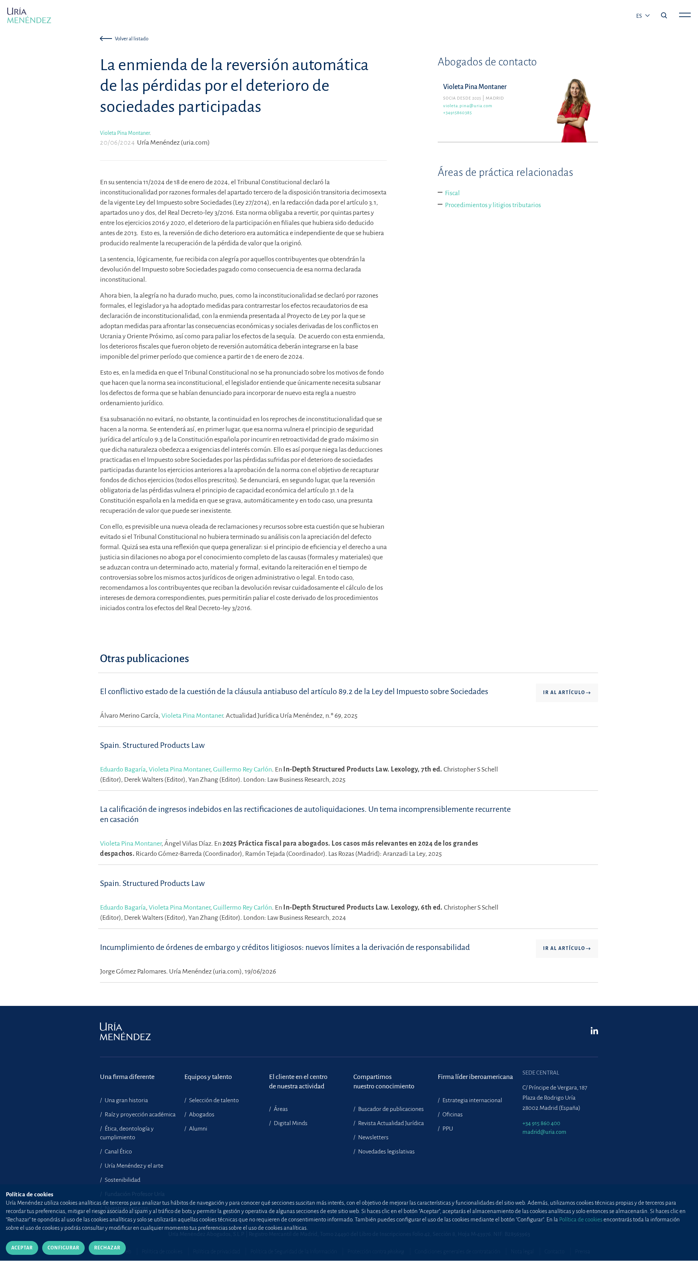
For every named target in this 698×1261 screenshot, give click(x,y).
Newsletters (373, 1137)
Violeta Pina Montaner (125, 133)
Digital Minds (290, 1123)
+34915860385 (457, 112)
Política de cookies (580, 1219)
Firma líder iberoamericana (475, 1076)
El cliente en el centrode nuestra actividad (298, 1081)
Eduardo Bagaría (123, 769)
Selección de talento (213, 1100)
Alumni (197, 1128)
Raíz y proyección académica (140, 1114)
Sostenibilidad (122, 1180)
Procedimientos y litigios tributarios (493, 205)
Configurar (63, 1247)
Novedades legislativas (386, 1151)
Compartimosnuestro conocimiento (383, 1081)
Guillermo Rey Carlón (242, 769)
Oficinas (452, 1114)
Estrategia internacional (471, 1100)
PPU (447, 1128)
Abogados (201, 1114)
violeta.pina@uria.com (467, 106)
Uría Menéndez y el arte (133, 1166)
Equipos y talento (208, 1076)
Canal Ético (118, 1151)
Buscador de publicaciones (390, 1109)
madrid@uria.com (544, 1132)
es (639, 16)
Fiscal (452, 193)
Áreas (280, 1109)
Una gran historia (126, 1100)
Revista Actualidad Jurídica (390, 1123)
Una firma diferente (127, 1076)
